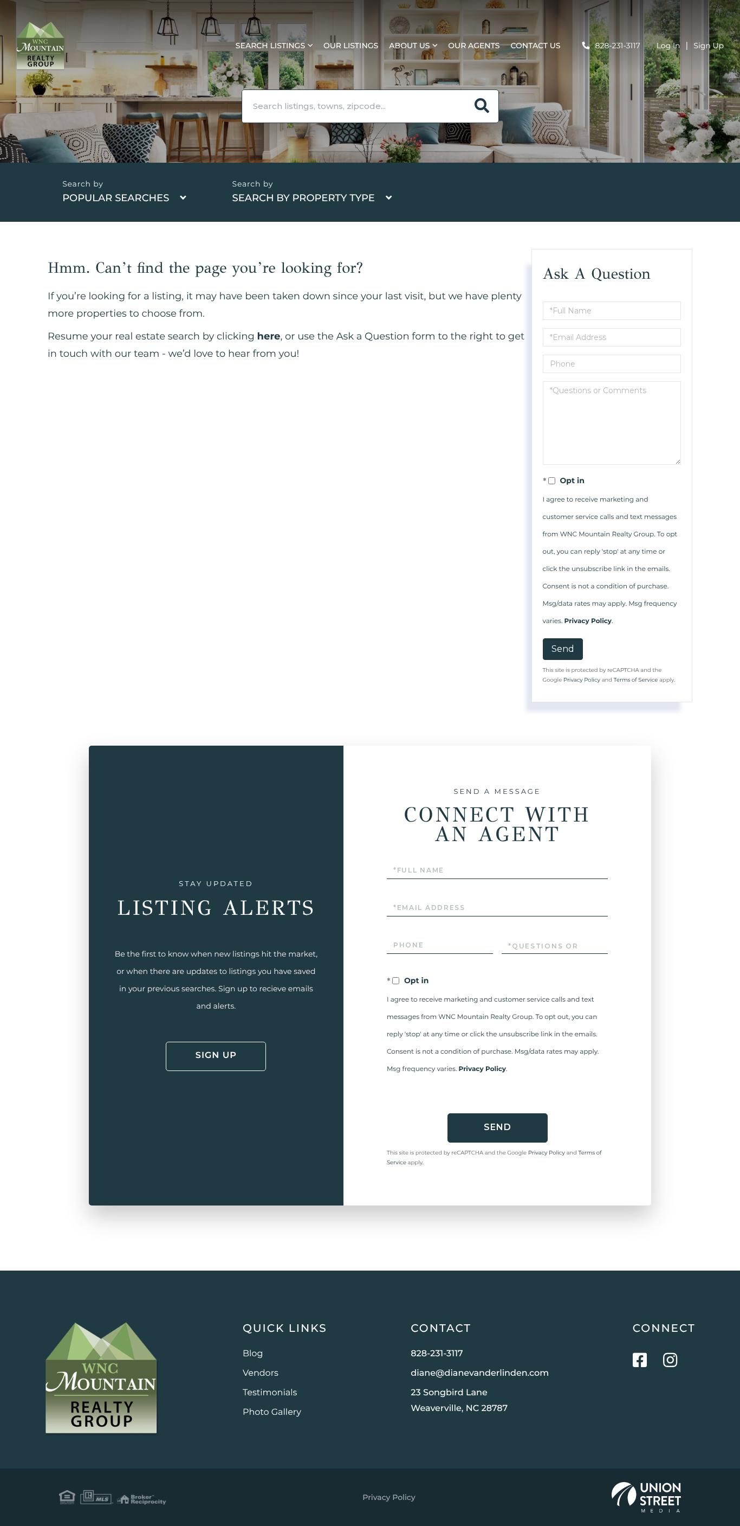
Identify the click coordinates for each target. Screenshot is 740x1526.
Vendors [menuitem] (260, 1373)
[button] (482, 106)
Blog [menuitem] (253, 1354)
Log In (668, 45)
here (269, 336)
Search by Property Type (303, 198)
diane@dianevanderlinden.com (480, 1373)
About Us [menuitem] (409, 45)
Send (562, 649)
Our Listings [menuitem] (350, 45)
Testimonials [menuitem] (270, 1393)
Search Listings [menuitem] (270, 45)
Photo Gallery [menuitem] (272, 1412)
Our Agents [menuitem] (473, 45)
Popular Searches (115, 198)
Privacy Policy (588, 621)
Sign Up (708, 45)
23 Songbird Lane (459, 1401)
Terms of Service (636, 679)
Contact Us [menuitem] (536, 45)
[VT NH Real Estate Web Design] (646, 1497)
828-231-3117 (617, 45)
